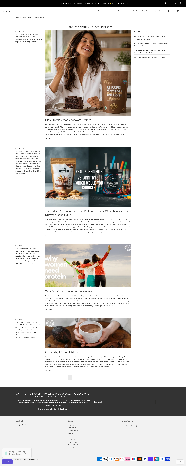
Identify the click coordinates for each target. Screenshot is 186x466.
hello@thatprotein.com (23, 425)
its (40, 171)
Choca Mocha (20, 325)
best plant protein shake (24, 253)
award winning (24, 151)
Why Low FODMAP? (115, 11)
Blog (154, 11)
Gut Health (101, 11)
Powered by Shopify (34, 459)
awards (23, 153)
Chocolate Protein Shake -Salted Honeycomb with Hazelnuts (27, 334)
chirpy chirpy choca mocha (28, 322)
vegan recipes (32, 42)
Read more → (49, 138)
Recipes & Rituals (26, 17)
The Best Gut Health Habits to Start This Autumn (150, 57)
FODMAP (19, 263)
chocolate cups (21, 166)
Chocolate (24, 163)
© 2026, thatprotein (21, 459)
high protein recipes (22, 37)
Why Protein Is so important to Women (68, 291)
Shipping (71, 425)
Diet (34, 171)
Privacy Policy (73, 442)
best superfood (30, 156)
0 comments (20, 31)
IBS (31, 37)
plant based (27, 39)
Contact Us (72, 428)
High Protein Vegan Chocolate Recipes (68, 120)
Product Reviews (74, 430)
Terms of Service (73, 445)
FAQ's (70, 436)
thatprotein (5, 11)
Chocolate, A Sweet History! (62, 352)
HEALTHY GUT (28, 263)
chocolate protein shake (29, 261)
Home (17, 17)
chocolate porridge (33, 166)
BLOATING (24, 161)
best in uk (30, 153)
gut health (35, 34)
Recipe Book (146, 11)
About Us (71, 439)
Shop (93, 11)
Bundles (135, 11)
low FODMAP (20, 173)
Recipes (127, 11)
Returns (70, 433)
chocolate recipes (26, 171)
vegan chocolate (21, 42)
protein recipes (36, 39)
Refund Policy (73, 448)
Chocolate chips (34, 163)
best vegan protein (29, 256)
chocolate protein (25, 34)
